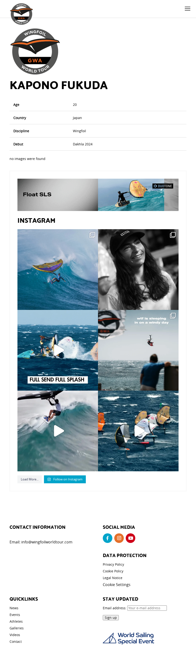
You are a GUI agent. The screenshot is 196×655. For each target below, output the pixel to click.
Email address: (115, 608)
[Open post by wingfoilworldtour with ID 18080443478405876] (138, 350)
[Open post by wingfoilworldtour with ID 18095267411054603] (138, 431)
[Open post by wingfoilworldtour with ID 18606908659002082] (57, 350)
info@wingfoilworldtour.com (46, 542)
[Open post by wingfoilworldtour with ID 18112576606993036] (57, 431)
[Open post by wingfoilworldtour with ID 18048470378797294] (138, 269)
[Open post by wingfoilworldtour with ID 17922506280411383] (57, 269)
